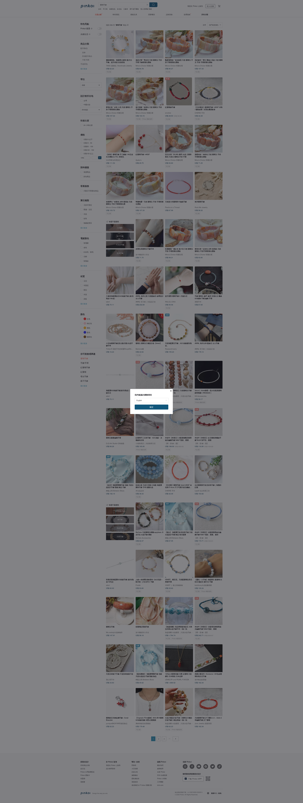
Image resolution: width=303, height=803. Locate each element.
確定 (151, 407)
